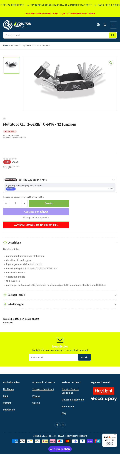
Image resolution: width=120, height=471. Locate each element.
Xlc (4, 118)
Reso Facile (68, 406)
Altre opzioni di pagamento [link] (36, 217)
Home (5, 45)
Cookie (36, 402)
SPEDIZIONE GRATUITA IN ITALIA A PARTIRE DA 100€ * (57, 5)
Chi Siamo (8, 389)
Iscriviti (84, 357)
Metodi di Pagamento (73, 399)
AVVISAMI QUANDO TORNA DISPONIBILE (36, 225)
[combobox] (60, 35)
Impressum (9, 409)
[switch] (110, 443)
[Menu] (115, 435)
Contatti (7, 402)
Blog (5, 396)
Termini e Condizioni (43, 389)
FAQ (64, 413)
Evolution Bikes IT (48, 436)
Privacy (36, 396)
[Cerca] (112, 35)
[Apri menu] (113, 24)
